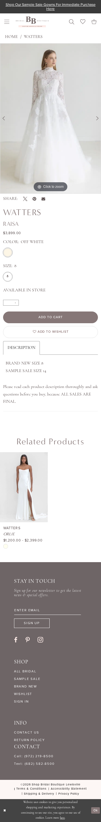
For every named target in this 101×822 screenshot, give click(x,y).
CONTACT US (26, 732)
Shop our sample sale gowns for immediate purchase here (51, 6)
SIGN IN (21, 701)
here (62, 817)
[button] (7, 21)
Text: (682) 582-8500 (34, 763)
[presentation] (24, 487)
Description (21, 348)
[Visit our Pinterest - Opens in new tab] (28, 640)
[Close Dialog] (4, 810)
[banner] (32, 21)
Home (11, 37)
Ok (95, 810)
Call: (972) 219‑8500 (34, 756)
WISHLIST (23, 694)
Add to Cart (50, 317)
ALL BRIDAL (25, 671)
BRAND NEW (25, 686)
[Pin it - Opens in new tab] (34, 199)
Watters (33, 37)
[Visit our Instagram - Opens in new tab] (40, 639)
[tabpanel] (50, 118)
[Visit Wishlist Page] (82, 21)
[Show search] (71, 21)
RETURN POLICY (29, 740)
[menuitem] (7, 21)
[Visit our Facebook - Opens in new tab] (15, 640)
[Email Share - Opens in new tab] (43, 199)
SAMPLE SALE (27, 679)
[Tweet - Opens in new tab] (25, 199)
